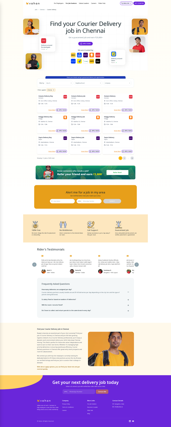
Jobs (36, 9)
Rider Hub (102, 3)
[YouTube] (133, 421)
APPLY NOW (62, 110)
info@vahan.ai (119, 407)
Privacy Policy (66, 404)
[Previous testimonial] (34, 264)
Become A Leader (92, 407)
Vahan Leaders (84, 3)
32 (132, 158)
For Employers (59, 3)
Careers (93, 3)
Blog (88, 413)
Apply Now (87, 43)
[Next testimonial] (136, 264)
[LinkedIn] (130, 421)
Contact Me (102, 392)
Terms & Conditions (68, 407)
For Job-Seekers (71, 3)
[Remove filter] (54, 90)
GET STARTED (139, 3)
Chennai (42, 9)
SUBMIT (112, 201)
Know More (51, 110)
